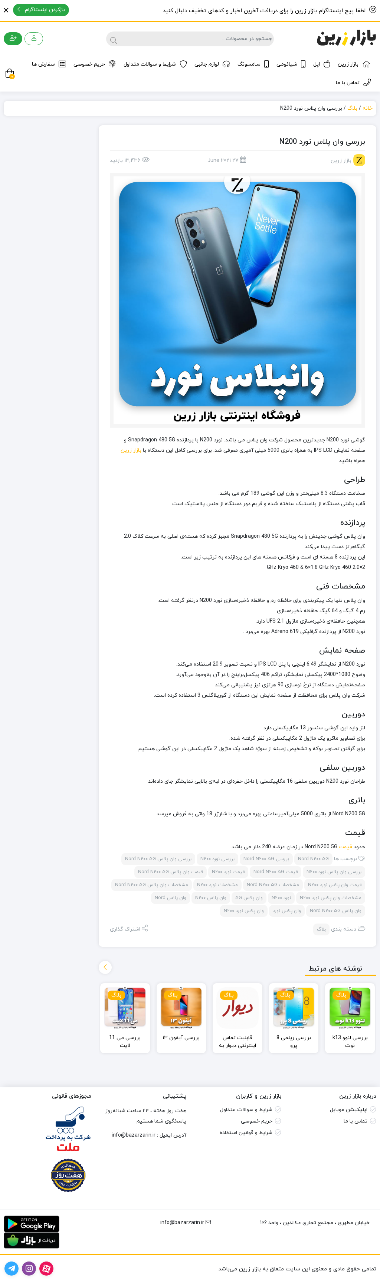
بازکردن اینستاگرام (44, 9)
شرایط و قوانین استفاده (246, 1132)
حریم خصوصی (89, 64)
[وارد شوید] (33, 38)
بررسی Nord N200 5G (266, 859)
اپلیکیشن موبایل (348, 1109)
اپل (316, 64)
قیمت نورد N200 (228, 872)
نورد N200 (281, 898)
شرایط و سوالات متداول (150, 64)
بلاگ (352, 108)
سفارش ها (43, 64)
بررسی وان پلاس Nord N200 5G (158, 859)
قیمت (344, 847)
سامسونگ (249, 64)
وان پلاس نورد (287, 911)
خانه (368, 108)
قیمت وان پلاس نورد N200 (334, 885)
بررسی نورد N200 (217, 859)
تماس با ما (348, 82)
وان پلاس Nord (170, 898)
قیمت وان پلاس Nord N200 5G (170, 872)
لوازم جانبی (206, 64)
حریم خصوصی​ (256, 1121)
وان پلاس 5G (249, 898)
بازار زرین (348, 64)
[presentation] (105, 967)
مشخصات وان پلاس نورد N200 (330, 898)
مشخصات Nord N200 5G (273, 885)
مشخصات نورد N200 (217, 885)
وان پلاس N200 (210, 898)
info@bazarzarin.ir (133, 1135)
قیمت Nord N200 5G (275, 872)
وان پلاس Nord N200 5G (335, 911)
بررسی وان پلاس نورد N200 (334, 872)
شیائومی (286, 64)
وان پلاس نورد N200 (244, 911)
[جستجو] (112, 39)
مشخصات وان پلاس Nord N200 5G (151, 885)
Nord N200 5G (313, 859)
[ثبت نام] (13, 38)
